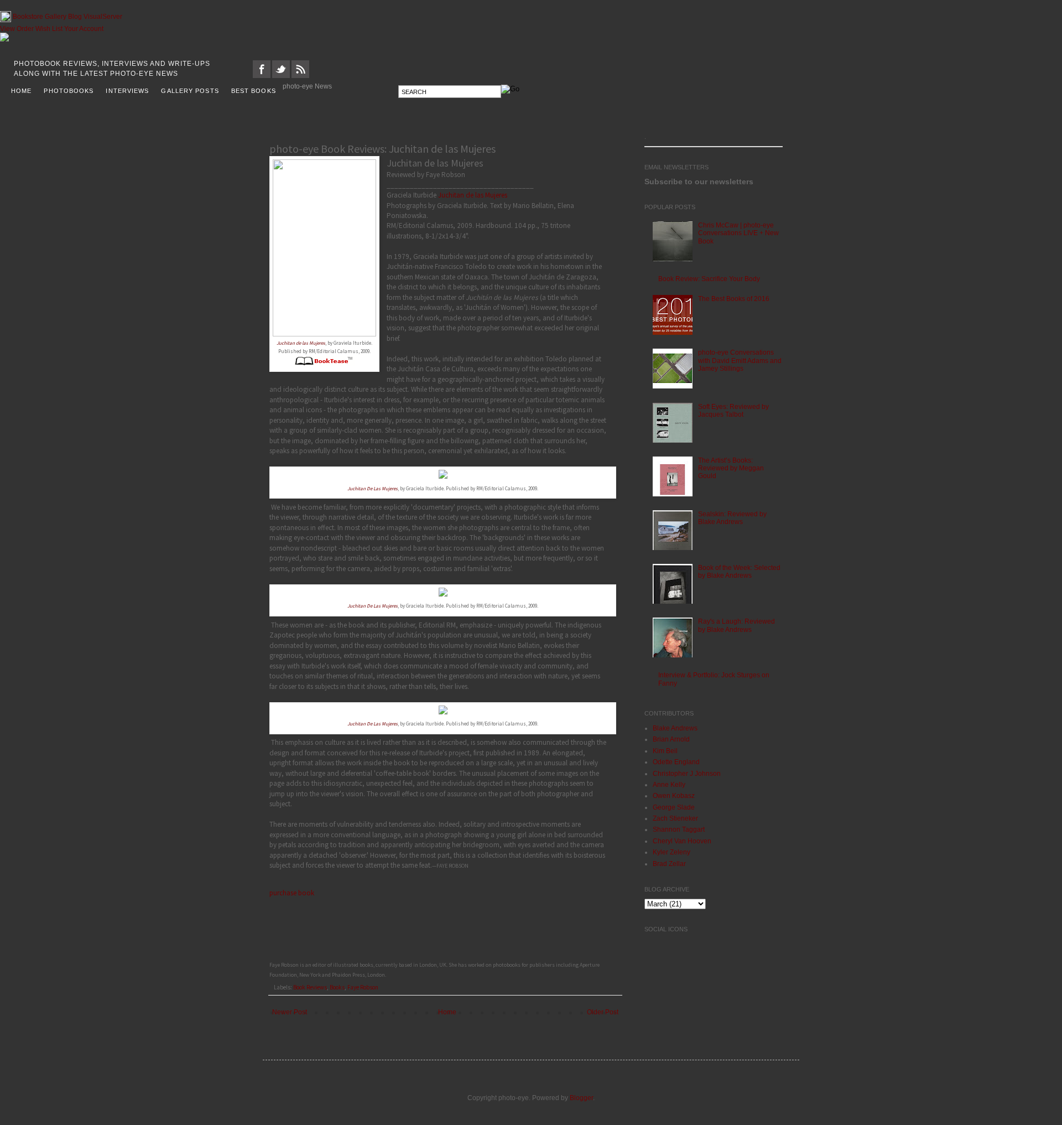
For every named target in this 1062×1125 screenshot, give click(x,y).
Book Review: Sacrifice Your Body (709, 279)
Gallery (55, 16)
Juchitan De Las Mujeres (372, 488)
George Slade (674, 807)
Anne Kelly (669, 785)
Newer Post (289, 1012)
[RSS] (300, 76)
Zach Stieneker (675, 818)
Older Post (602, 1012)
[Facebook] (261, 76)
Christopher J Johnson (687, 773)
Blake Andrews (675, 728)
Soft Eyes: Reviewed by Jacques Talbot (733, 410)
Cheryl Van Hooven (682, 841)
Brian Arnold (671, 739)
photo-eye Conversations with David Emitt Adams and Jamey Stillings (740, 360)
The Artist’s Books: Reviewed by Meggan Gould (731, 468)
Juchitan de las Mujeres (472, 195)
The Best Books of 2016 (733, 299)
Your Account (83, 29)
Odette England (676, 762)
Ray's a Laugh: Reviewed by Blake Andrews (736, 625)
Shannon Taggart (679, 829)
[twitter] (281, 76)
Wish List (49, 29)
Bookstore (28, 16)
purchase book (291, 893)
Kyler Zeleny (671, 852)
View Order (17, 29)
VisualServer (103, 16)
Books (337, 987)
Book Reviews (310, 987)
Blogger (581, 1098)
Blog (75, 16)
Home (447, 1012)
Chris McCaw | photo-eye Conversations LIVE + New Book (738, 233)
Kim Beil (665, 751)
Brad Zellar (669, 864)
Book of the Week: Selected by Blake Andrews (739, 571)
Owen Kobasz (674, 796)
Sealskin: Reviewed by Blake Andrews (732, 518)
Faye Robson (362, 987)
